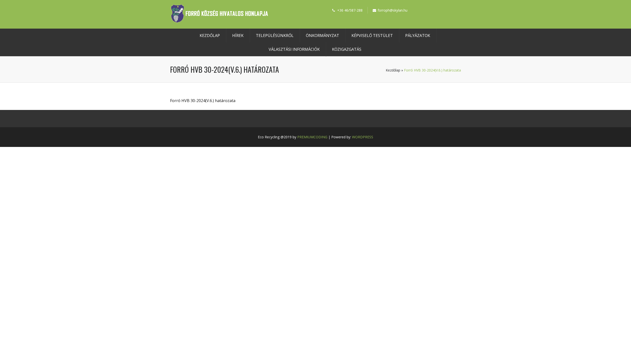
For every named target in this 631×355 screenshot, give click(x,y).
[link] (219, 21)
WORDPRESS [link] (362, 137)
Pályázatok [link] (417, 35)
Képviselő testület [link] (372, 35)
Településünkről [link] (275, 35)
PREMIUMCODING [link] (312, 137)
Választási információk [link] (294, 49)
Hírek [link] (238, 35)
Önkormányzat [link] (322, 35)
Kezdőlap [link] (210, 35)
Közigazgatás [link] (346, 49)
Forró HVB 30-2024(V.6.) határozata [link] (202, 100)
